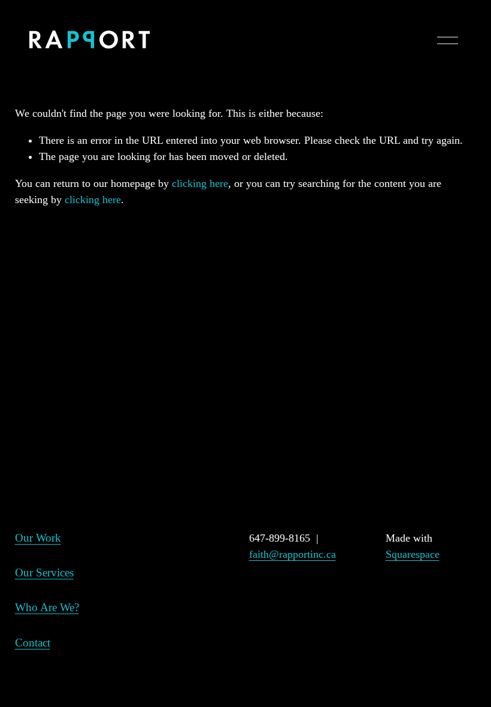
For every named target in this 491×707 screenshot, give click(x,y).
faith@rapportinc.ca (292, 554)
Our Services (44, 572)
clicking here (200, 183)
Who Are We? (47, 607)
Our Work (38, 537)
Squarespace (413, 554)
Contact (32, 642)
